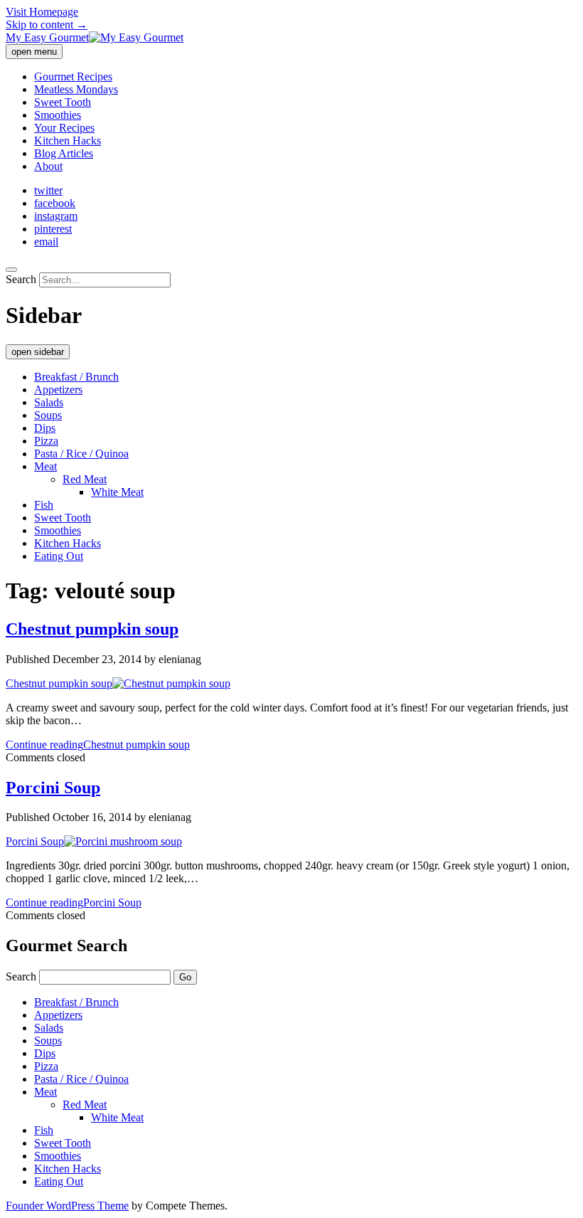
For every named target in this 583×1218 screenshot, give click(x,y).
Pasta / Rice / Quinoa (81, 454)
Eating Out (58, 556)
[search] (11, 270)
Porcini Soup (53, 787)
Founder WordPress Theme (67, 1206)
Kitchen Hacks (67, 140)
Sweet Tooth (62, 102)
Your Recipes (64, 128)
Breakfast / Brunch (76, 377)
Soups (48, 415)
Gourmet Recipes (73, 76)
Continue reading (98, 744)
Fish (43, 505)
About (48, 166)
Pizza (46, 441)
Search (21, 279)
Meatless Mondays (76, 89)
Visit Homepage (42, 12)
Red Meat (85, 479)
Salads (48, 402)
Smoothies (57, 115)
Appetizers (58, 389)
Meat (45, 466)
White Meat (117, 492)
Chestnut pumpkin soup (92, 629)
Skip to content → (46, 24)
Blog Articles (63, 153)
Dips (44, 428)
